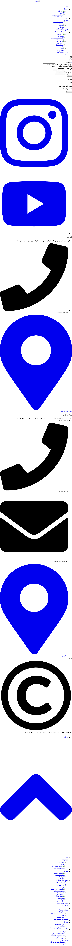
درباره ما (65, 32)
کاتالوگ (66, 9)
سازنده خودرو (67, 70)
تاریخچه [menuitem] (62, 931)
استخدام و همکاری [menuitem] (62, 903)
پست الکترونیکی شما (65, 86)
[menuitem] (32, 863)
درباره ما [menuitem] (65, 884)
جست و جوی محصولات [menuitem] (61, 919)
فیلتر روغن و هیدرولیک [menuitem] (57, 913)
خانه (67, 6)
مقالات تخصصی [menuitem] (59, 924)
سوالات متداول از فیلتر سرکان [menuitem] (58, 927)
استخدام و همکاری (62, 52)
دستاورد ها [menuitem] (61, 936)
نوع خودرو (69, 68)
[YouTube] (34, 233)
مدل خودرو (68, 73)
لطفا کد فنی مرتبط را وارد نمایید (62, 66)
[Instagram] (34, 171)
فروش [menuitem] (66, 869)
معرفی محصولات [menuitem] (62, 910)
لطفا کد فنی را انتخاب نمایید (63, 64)
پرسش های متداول (62, 29)
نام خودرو (69, 72)
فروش (66, 18)
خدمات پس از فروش (61, 30)
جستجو (69, 75)
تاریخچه (66, 737)
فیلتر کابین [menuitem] (61, 915)
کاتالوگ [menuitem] (66, 860)
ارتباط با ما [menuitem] (61, 943)
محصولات (65, 7)
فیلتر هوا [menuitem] (61, 912)
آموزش (66, 20)
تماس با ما (65, 54)
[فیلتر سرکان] (36, 2)
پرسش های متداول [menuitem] (62, 880)
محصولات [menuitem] (65, 859)
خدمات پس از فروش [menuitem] (61, 882)
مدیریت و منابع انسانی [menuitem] (57, 935)
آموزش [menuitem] (66, 871)
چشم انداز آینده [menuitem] (59, 938)
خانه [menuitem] (67, 857)
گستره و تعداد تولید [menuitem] (58, 933)
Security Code (68, 90)
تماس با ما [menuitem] (65, 905)
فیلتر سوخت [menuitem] (60, 917)
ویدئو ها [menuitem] (62, 926)
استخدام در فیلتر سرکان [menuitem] (57, 942)
